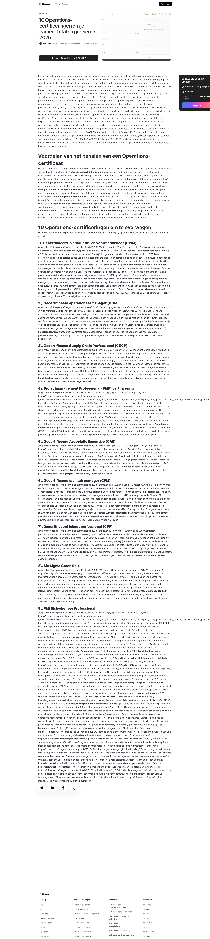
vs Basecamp (148, 932)
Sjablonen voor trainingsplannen (121, 935)
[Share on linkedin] (52, 788)
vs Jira (146, 914)
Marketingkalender (82, 905)
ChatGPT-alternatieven (83, 932)
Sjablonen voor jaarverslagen (120, 912)
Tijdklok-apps (79, 918)
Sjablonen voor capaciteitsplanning (116, 924)
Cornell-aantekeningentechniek (86, 914)
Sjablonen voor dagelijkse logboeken (119, 917)
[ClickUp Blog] (44, 3)
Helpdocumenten (47, 918)
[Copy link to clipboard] (74, 788)
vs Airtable (147, 923)
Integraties (44, 936)
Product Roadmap (47, 923)
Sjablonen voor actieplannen (120, 930)
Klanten (43, 927)
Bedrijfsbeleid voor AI (83, 936)
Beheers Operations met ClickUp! (69, 58)
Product (43, 909)
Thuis (57, 4)
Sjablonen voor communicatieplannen (117, 906)
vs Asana (147, 909)
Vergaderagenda (81, 909)
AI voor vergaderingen (83, 923)
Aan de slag (165, 4)
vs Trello (146, 918)
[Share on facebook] (63, 788)
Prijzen (42, 905)
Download (44, 914)
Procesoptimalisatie (82, 927)
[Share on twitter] (42, 788)
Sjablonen (44, 932)
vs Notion (147, 927)
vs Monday (147, 905)
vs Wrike (146, 936)
